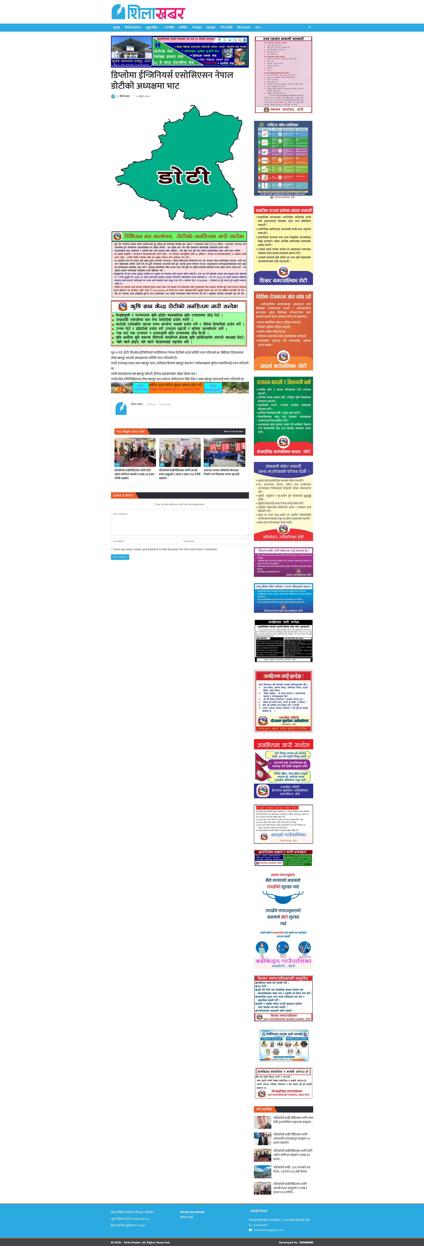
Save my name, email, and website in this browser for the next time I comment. (165, 549)
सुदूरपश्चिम (151, 27)
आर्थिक (183, 27)
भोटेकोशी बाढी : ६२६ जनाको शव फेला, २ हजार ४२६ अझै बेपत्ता (291, 1169)
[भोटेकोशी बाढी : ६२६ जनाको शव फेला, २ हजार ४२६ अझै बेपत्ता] (262, 1171)
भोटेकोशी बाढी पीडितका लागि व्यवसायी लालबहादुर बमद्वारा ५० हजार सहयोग (291, 1138)
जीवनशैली (226, 27)
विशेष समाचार (133, 27)
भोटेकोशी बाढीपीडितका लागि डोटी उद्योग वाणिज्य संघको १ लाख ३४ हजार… (292, 1155)
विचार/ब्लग (243, 27)
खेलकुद (211, 27)
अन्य (257, 27)
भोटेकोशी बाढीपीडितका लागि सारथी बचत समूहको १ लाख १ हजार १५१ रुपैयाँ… (290, 1188)
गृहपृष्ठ (116, 27)
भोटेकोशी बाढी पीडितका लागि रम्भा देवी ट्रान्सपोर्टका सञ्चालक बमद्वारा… (293, 1120)
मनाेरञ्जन (197, 27)
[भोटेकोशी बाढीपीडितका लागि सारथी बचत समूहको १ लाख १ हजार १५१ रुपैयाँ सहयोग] (180, 452)
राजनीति (169, 27)
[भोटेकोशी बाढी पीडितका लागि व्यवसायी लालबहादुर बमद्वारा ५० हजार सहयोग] (262, 1138)
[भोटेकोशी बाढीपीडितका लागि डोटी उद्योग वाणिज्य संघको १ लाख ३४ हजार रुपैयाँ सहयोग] (135, 452)
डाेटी (117, 465)
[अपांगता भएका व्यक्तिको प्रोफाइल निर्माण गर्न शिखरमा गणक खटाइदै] (224, 452)
